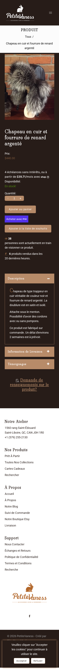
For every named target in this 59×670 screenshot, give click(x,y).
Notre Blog (11, 506)
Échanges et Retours (18, 550)
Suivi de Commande (17, 512)
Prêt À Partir (12, 456)
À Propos (10, 500)
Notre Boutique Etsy (17, 519)
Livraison (10, 525)
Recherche (11, 569)
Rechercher (12, 475)
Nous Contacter (14, 544)
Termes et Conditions (18, 563)
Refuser (38, 661)
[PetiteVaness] (20, 12)
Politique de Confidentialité (21, 557)
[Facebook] (29, 616)
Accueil (9, 493)
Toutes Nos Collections (19, 462)
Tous (28, 36)
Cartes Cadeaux (15, 468)
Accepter (21, 661)
